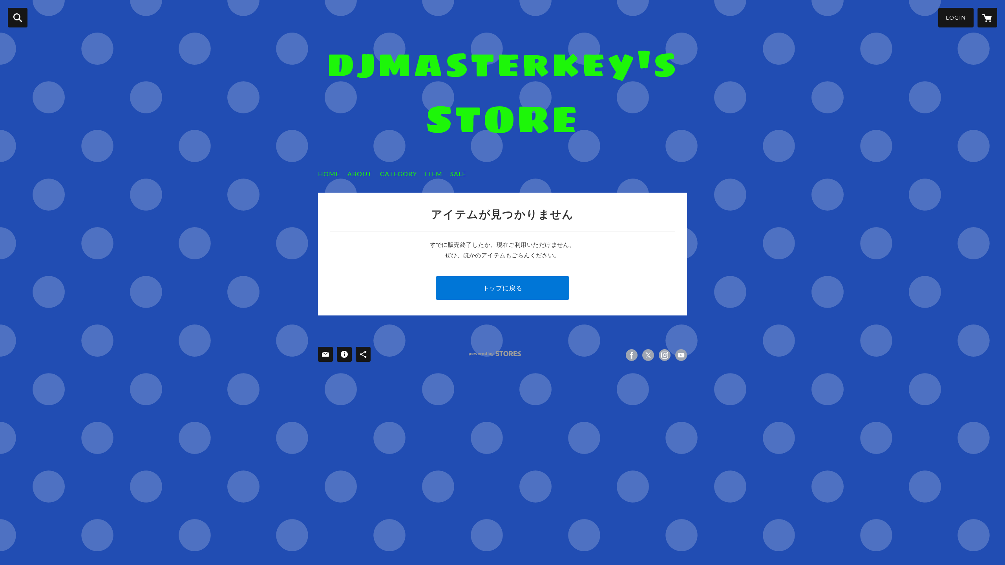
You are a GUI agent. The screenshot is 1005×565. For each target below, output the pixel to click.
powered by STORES (495, 354)
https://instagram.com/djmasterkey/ (665, 355)
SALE (458, 173)
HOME (329, 173)
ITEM (433, 173)
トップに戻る (503, 288)
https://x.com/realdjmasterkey (648, 355)
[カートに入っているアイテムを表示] (987, 17)
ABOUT (359, 173)
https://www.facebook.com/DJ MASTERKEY (632, 355)
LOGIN (956, 17)
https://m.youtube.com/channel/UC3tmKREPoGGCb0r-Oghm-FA (681, 355)
